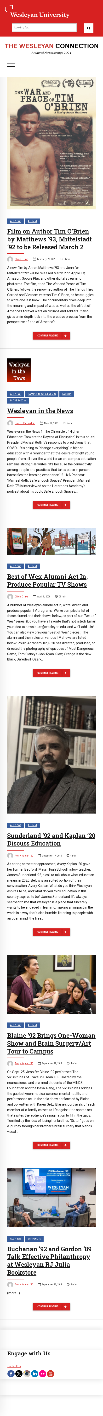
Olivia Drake (21, 259)
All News (15, 221)
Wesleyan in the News (40, 411)
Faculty (66, 394)
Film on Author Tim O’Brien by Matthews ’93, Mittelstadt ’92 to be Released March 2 (49, 239)
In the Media (18, 400)
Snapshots (34, 1238)
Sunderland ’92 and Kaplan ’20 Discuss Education (51, 839)
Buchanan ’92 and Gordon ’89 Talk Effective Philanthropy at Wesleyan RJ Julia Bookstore (49, 1260)
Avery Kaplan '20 (24, 855)
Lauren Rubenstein (25, 423)
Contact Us (14, 1366)
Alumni (32, 221)
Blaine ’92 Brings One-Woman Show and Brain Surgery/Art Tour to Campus (51, 1043)
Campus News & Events (42, 394)
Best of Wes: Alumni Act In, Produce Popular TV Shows (47, 580)
